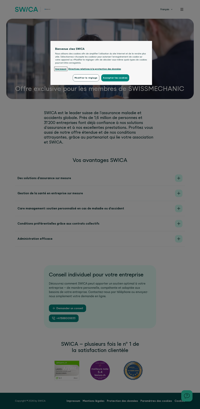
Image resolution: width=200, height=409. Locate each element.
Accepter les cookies (115, 78)
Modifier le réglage (86, 78)
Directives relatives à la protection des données (94, 69)
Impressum (60, 69)
